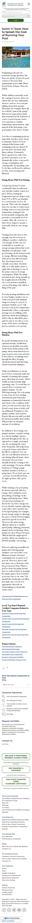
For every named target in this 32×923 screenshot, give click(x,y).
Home (4, 868)
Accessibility (7, 894)
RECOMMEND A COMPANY (16, 769)
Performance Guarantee (11, 839)
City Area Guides (8, 880)
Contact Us (6, 849)
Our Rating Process (9, 801)
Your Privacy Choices (13, 918)
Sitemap (5, 805)
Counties (5, 807)
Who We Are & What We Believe (15, 846)
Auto (4, 871)
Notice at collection (8, 921)
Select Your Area (8, 685)
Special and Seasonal (10, 878)
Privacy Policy (7, 890)
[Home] (4, 4)
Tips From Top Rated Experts (13, 822)
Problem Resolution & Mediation (15, 826)
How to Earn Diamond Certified (14, 859)
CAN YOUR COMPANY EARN (16, 781)
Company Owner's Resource (13, 856)
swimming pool (15, 119)
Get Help (5, 744)
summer (17, 98)
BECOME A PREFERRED (16, 757)
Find (15, 20)
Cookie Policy (7, 892)
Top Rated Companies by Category (15, 798)
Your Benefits (7, 836)
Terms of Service (8, 888)
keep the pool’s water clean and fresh (15, 354)
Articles (5, 829)
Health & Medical (8, 873)
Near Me (5, 803)
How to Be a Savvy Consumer (13, 824)
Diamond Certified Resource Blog (15, 820)
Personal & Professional (11, 875)
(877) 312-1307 (7, 906)
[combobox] (18, 12)
